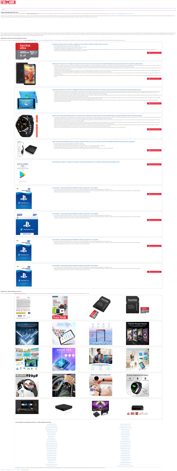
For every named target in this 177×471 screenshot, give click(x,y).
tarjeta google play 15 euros (113, 13)
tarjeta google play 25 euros (129, 13)
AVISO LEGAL (13, 469)
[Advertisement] (88, 25)
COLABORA (8, 469)
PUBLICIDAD (3, 469)
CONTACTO (18, 469)
